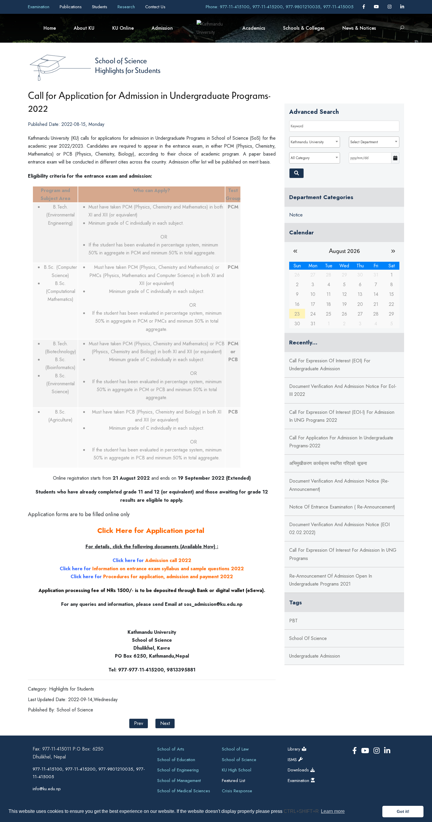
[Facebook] (364, 7)
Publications (71, 7)
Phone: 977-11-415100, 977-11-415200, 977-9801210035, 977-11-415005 (280, 7)
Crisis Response (237, 791)
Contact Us (155, 7)
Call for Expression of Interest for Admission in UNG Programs (342, 554)
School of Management (179, 780)
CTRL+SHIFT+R (302, 811)
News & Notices (359, 28)
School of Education (176, 759)
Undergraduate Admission (314, 656)
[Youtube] (377, 7)
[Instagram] (390, 7)
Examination (39, 7)
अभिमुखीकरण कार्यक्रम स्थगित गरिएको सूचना (328, 463)
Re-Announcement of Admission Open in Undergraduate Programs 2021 (330, 580)
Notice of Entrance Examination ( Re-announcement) (342, 506)
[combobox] (314, 142)
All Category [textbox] (300, 158)
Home (49, 28)
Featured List (233, 780)
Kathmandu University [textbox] (307, 142)
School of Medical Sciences (183, 791)
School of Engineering (178, 770)
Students (100, 7)
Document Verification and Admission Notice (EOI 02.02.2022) (339, 528)
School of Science (121, 60)
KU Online (123, 28)
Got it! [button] (403, 811)
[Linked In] (402, 7)
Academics (253, 28)
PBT (293, 620)
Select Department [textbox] (364, 142)
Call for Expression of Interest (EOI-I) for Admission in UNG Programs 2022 (341, 416)
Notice (296, 214)
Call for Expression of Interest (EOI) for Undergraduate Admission (329, 364)
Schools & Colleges (303, 28)
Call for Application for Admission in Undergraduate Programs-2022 (341, 441)
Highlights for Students (127, 70)
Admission (162, 28)
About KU (84, 28)
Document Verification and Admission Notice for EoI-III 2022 (342, 390)
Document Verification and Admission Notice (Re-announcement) (339, 485)
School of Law (235, 749)
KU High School (236, 770)
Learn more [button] (333, 811)
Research (127, 7)
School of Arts (170, 749)
